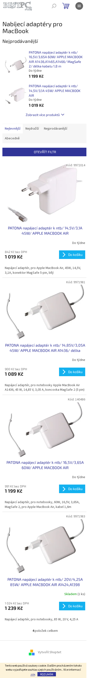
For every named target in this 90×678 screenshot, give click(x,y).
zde (32, 675)
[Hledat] (54, 6)
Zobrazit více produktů (43, 115)
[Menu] (79, 6)
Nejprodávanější (55, 128)
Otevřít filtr (45, 152)
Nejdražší (32, 128)
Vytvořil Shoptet (49, 652)
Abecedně (12, 138)
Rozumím (46, 674)
